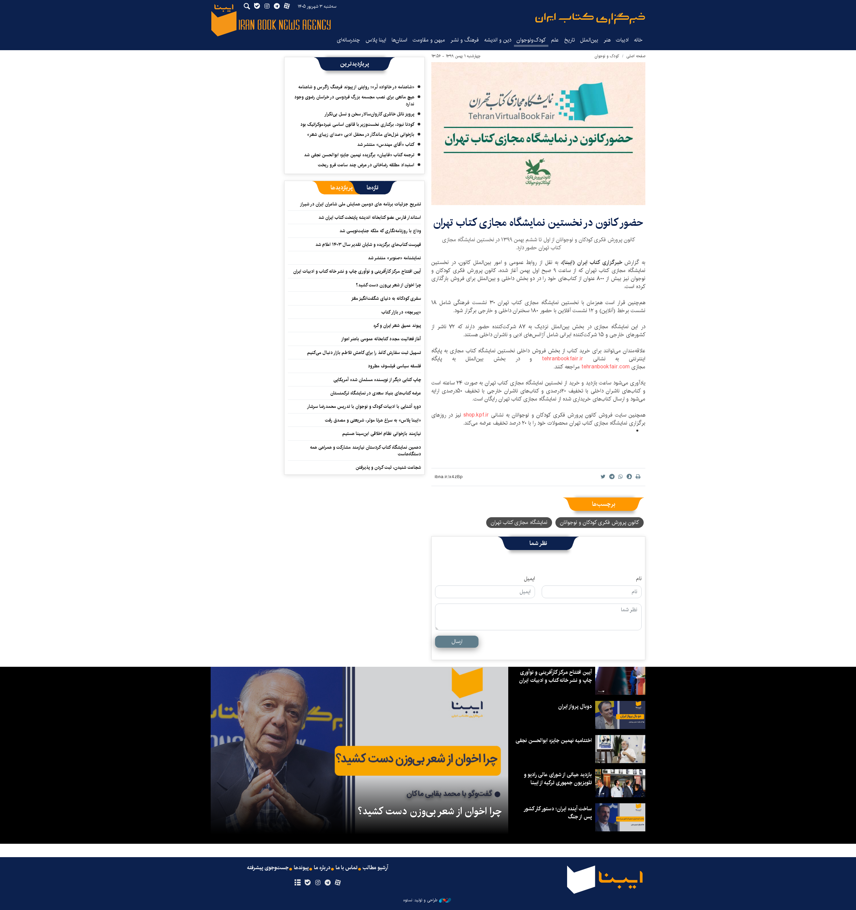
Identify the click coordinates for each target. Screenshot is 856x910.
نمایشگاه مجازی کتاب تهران (519, 522)
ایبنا (590, 18)
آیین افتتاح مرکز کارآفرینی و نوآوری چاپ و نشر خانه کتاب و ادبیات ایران (357, 271)
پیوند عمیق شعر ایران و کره (397, 325)
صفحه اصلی (635, 56)
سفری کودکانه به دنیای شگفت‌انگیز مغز (386, 298)
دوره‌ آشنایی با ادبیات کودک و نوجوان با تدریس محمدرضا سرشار (364, 406)
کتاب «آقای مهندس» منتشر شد (385, 144)
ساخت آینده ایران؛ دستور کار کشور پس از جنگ (558, 812)
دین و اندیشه (497, 39)
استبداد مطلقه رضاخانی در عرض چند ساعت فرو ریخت (366, 165)
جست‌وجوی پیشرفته (268, 868)
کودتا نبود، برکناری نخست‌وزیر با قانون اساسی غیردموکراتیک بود (357, 124)
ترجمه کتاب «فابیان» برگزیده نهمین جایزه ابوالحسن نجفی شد (359, 155)
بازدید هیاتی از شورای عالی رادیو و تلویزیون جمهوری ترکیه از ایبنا (558, 778)
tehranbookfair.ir (567, 358)
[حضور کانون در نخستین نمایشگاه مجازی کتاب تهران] (538, 133)
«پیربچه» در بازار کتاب (401, 312)
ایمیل (529, 579)
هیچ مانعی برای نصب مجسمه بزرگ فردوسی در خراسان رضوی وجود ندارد (354, 100)
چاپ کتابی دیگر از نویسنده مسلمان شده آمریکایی (377, 379)
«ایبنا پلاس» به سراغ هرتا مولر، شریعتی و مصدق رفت (373, 420)
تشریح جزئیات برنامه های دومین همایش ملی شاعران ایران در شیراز (360, 204)
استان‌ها (399, 39)
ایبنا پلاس (375, 39)
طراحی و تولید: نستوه (420, 900)
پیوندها (301, 868)
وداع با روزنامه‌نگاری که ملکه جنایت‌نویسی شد (380, 231)
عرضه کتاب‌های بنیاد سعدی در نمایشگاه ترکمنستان (375, 393)
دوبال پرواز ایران (575, 706)
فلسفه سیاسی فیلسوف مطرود (394, 366)
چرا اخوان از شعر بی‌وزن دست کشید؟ (388, 285)
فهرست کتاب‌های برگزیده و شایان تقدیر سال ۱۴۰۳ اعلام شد (368, 244)
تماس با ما (346, 868)
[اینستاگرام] (317, 883)
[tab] (373, 187)
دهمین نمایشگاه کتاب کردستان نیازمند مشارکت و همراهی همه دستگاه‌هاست (365, 451)
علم (555, 39)
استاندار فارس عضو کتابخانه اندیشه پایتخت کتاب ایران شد (369, 217)
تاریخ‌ (569, 39)
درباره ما (322, 868)
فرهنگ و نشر (464, 39)
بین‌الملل (589, 39)
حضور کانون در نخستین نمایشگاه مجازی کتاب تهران (538, 223)
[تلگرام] (328, 883)
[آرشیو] (297, 883)
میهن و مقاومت (429, 39)
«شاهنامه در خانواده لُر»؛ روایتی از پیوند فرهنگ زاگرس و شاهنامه (356, 87)
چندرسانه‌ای (348, 39)
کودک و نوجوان (607, 56)
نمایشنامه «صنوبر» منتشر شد (394, 258)
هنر (607, 39)
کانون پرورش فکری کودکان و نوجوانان (599, 522)
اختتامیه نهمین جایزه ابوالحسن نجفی (554, 740)
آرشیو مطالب (375, 868)
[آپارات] (338, 883)
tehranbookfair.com (605, 366)
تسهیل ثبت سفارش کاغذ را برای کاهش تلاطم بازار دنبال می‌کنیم (364, 352)
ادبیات (622, 39)
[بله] (307, 883)
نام (639, 579)
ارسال (456, 641)
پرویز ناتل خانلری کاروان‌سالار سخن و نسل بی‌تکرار (369, 114)
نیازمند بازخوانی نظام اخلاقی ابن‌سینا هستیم (381, 433)
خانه (638, 39)
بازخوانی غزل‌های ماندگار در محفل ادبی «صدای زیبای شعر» (360, 134)
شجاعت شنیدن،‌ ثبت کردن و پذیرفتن (388, 467)
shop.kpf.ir (476, 415)
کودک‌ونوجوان (531, 39)
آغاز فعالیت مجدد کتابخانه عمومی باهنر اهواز (381, 339)
